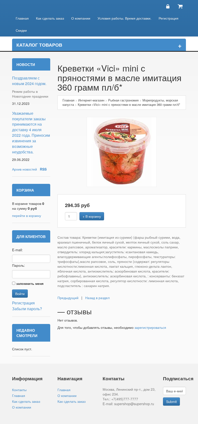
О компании (80, 18)
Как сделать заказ (50, 18)
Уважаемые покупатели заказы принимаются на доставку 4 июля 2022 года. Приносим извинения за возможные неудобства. (31, 132)
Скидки (21, 30)
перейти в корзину (26, 215)
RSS (43, 169)
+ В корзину (92, 216)
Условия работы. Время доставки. (124, 18)
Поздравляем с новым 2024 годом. (29, 80)
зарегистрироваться (150, 327)
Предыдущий (67, 297)
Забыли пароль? (27, 308)
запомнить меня (29, 283)
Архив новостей (24, 169)
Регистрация (168, 18)
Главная (22, 18)
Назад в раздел (97, 297)
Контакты (19, 389)
